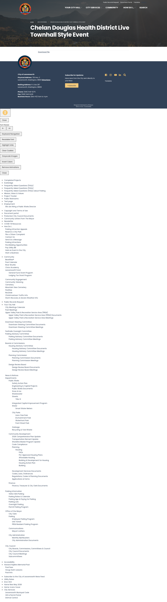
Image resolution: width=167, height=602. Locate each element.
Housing (18, 450)
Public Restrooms (11, 199)
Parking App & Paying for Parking (22, 499)
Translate (137, 2)
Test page (8, 201)
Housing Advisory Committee (21, 346)
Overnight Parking (16, 504)
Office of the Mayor (13, 511)
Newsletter (8, 221)
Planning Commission (18, 355)
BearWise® (9, 259)
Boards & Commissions (15, 343)
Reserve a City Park (13, 232)
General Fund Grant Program (21, 273)
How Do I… (128, 7)
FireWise (8, 290)
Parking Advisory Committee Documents (26, 336)
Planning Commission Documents (26, 358)
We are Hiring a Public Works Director (20, 206)
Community (112, 7)
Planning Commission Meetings (25, 360)
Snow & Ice (16, 391)
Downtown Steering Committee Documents (27, 324)
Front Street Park (22, 423)
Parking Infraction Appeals (16, 229)
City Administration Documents (25, 540)
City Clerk (13, 514)
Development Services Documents (26, 471)
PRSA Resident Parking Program (25, 524)
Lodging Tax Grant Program (20, 275)
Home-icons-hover (12, 587)
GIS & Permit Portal (13, 595)
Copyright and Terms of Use (16, 211)
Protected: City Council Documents (19, 216)
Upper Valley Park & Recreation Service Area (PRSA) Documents (35, 315)
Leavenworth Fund (13, 270)
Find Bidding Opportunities (16, 245)
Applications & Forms (21, 479)
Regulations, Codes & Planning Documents (30, 476)
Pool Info (8, 572)
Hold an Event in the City (15, 250)
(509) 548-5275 (29, 92)
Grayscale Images (9, 156)
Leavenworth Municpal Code (17, 592)
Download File (44, 52)
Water (14, 406)
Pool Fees (9, 567)
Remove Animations (10, 167)
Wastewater (17, 394)
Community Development (19, 434)
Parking (12, 516)
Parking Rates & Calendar (19, 496)
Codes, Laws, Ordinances (22, 474)
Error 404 (8, 582)
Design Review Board (17, 364)
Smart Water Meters (23, 408)
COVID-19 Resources (12, 224)
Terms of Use (79, 106)
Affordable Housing (27, 457)
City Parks (16, 412)
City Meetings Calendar (15, 307)
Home (32, 22)
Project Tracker (10, 196)
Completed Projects (12, 180)
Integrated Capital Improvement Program (29, 403)
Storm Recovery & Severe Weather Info (21, 298)
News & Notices (11, 375)
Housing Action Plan (27, 463)
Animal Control (11, 598)
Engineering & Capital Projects (24, 386)
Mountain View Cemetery (15, 287)
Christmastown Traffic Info (16, 295)
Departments (10, 378)
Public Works (14, 380)
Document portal (11, 213)
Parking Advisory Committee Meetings (25, 339)
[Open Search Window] (124, 74)
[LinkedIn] (119, 74)
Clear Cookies (7, 150)
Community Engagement (16, 279)
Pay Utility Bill (10, 247)
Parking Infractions (13, 242)
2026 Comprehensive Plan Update (26, 436)
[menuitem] (74, 7)
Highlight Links (8, 145)
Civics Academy (12, 267)
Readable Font (8, 139)
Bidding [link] (143, 2)
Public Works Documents (22, 388)
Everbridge (8, 183)
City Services (93, 7)
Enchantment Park (23, 418)
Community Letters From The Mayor (19, 218)
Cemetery (9, 285)
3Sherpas (90, 105)
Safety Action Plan (19, 383)
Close (4, 120)
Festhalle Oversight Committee (18, 331)
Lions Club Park (21, 415)
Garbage (16, 427)
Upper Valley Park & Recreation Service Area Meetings (31, 318)
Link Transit (16, 521)
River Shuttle (10, 265)
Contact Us (10, 237)
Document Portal (126, 2)
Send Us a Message (13, 239)
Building (22, 465)
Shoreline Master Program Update (26, 442)
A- (3, 128)
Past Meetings (11, 310)
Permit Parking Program (18, 507)
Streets (15, 396)
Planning (15, 447)
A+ (10, 128)
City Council (10, 546)
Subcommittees (15, 556)
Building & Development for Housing (34, 460)
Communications (16, 528)
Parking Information (13, 491)
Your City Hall (72, 7)
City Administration (17, 535)
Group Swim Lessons (13, 570)
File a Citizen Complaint (15, 234)
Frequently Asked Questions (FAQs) (18, 185)
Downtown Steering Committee (18, 322)
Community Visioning (14, 282)
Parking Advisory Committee (17, 334)
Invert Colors (7, 162)
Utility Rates (9, 579)
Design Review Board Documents (26, 367)
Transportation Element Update (25, 439)
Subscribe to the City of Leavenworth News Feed (24, 576)
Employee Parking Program (23, 519)
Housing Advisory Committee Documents (29, 348)
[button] (71, 85)
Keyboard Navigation (11, 134)
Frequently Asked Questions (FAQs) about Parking (25, 191)
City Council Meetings (18, 554)
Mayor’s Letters (18, 531)
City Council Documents (19, 551)
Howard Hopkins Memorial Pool (17, 565)
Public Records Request (111, 2)
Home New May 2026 (13, 584)
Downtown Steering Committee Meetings (26, 327)
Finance (12, 483)
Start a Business (12, 253)
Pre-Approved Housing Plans (31, 455)
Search (143, 8)
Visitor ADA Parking (16, 494)
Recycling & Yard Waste (22, 430)
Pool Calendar (11, 262)
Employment (9, 204)
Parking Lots (14, 502)
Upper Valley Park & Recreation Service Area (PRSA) (26, 312)
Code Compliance (19, 444)
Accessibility (87, 106)
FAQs (21, 452)
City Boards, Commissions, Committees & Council (29, 548)
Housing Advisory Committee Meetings (28, 351)
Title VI (18, 399)
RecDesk (8, 293)
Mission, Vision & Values (14, 193)
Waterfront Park (22, 420)
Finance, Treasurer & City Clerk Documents (30, 486)
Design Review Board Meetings (25, 370)
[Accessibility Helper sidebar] (5, 113)
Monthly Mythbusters (20, 538)
